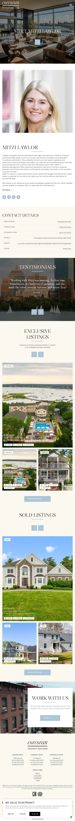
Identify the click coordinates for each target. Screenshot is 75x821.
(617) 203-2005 (65, 233)
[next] (41, 354)
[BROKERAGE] (4, 197)
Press (37, 773)
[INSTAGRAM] (9, 197)
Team (37, 780)
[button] (50, 718)
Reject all (10, 814)
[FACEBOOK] (18, 197)
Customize (22, 814)
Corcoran (37, 776)
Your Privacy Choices (37, 819)
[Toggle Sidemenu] (71, 5)
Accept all (35, 814)
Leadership (37, 778)
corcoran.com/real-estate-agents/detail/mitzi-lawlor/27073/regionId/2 (44, 243)
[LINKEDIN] (14, 197)
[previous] (34, 354)
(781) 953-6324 (65, 227)
